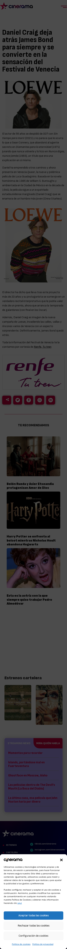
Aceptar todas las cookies (33, 915)
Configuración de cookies (33, 935)
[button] (61, 859)
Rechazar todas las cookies (34, 925)
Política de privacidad (42, 944)
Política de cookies (21, 944)
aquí (19, 903)
